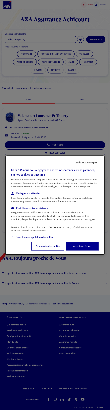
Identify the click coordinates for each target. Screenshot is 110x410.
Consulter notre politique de (34, 237)
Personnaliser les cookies (48, 246)
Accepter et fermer (82, 246)
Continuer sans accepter (86, 162)
